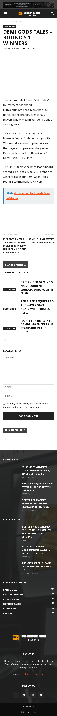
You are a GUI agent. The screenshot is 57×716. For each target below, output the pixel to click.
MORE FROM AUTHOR (17, 272)
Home (6, 21)
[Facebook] (16, 695)
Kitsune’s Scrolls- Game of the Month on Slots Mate (36, 566)
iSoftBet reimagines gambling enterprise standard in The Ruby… (37, 326)
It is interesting (15, 430)
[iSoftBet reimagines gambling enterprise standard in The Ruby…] (11, 324)
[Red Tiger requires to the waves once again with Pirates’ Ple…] (11, 305)
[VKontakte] (33, 695)
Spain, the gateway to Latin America (41, 241)
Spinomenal (17, 21)
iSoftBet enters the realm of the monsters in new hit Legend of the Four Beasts (14, 246)
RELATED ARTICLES (15, 264)
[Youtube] (41, 695)
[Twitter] (24, 695)
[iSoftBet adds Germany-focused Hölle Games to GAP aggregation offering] (11, 530)
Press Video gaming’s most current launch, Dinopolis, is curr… (37, 287)
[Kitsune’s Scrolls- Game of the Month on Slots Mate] (11, 566)
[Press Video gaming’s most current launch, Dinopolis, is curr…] (11, 285)
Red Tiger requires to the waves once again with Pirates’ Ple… (37, 307)
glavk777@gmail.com (34, 674)
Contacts (28, 706)
